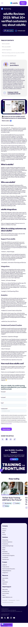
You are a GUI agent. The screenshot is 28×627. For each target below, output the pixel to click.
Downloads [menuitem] (5, 582)
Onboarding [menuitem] (5, 540)
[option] (12, 495)
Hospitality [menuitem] (5, 551)
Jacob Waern (14, 65)
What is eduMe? (6, 43)
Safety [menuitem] (3, 547)
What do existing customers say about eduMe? (13, 52)
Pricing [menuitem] (4, 534)
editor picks (9, 30)
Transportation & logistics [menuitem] (8, 555)
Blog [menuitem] (3, 580)
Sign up (14, 459)
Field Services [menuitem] (5, 559)
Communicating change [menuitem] (7, 545)
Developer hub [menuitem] (5, 591)
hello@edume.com (4, 615)
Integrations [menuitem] (5, 572)
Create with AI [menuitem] (5, 566)
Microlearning (8, 503)
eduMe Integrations (6, 49)
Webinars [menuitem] (4, 584)
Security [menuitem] (17, 600)
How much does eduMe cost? (9, 55)
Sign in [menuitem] (4, 595)
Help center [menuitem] (5, 589)
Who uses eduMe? (6, 46)
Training (6, 506)
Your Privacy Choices (7, 624)
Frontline (17, 503)
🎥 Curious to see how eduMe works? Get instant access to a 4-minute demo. (14, 117)
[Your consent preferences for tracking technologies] (1, 470)
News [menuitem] (3, 532)
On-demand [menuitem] (5, 557)
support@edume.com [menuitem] (7, 597)
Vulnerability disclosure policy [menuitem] (7, 602)
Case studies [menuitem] (5, 578)
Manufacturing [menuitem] (5, 553)
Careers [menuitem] (4, 530)
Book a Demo (23, 3)
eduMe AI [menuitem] (4, 564)
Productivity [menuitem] (5, 543)
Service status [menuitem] (5, 593)
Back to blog (7, 9)
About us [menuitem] (4, 528)
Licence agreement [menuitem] (11, 600)
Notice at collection (4, 625)
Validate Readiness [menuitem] (6, 570)
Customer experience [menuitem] (7, 541)
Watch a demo (6, 120)
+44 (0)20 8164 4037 (5, 613)
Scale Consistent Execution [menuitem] (8, 568)
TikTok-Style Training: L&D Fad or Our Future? (11, 499)
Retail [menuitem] (3, 549)
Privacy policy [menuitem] (4, 600)
